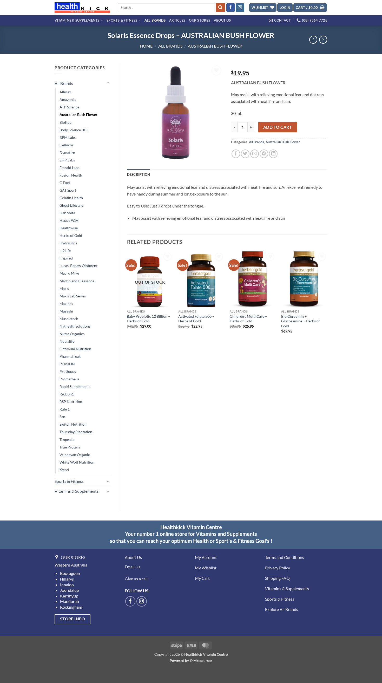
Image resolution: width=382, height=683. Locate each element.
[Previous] (127, 297)
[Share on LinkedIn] (273, 153)
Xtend (64, 469)
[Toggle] (108, 83)
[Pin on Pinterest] (264, 153)
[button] (285, 7)
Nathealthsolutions (75, 326)
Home (146, 45)
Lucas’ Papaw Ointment (78, 265)
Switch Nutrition (73, 424)
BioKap (65, 122)
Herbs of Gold (71, 235)
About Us (222, 20)
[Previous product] (323, 40)
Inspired (66, 258)
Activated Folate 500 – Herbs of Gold (196, 318)
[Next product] (313, 40)
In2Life (65, 250)
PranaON (67, 364)
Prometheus (69, 379)
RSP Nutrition (71, 401)
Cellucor (67, 145)
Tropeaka (67, 439)
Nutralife (67, 341)
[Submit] (220, 7)
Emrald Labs (69, 167)
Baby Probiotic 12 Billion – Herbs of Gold (148, 318)
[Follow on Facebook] (230, 7)
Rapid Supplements (75, 386)
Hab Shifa (67, 213)
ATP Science (69, 107)
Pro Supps (68, 371)
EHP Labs (67, 160)
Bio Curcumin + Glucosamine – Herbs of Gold (300, 321)
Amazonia (68, 99)
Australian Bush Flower (215, 45)
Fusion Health (71, 175)
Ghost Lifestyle (71, 205)
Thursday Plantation (76, 432)
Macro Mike (69, 273)
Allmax (65, 92)
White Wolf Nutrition (77, 462)
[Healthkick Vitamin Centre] (82, 7)
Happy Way (69, 220)
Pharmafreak (70, 356)
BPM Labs (68, 137)
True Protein (70, 447)
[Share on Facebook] (236, 153)
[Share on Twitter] (245, 153)
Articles (177, 20)
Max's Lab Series (73, 296)
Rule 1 (65, 409)
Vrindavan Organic (75, 454)
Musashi (66, 311)
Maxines (66, 303)
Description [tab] (138, 174)
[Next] (327, 297)
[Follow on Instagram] (240, 7)
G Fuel (65, 182)
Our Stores (199, 20)
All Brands (155, 20)
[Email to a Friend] (254, 153)
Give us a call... (137, 578)
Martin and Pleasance (77, 281)
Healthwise (69, 228)
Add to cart (277, 127)
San (62, 416)
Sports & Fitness (122, 20)
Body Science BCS (74, 130)
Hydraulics (68, 243)
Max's (64, 288)
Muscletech (69, 318)
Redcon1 (67, 394)
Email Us (132, 566)
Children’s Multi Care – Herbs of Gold (248, 318)
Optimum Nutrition (75, 349)
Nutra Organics (72, 333)
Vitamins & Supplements (77, 20)
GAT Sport (68, 190)
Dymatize (67, 152)
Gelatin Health (71, 198)
